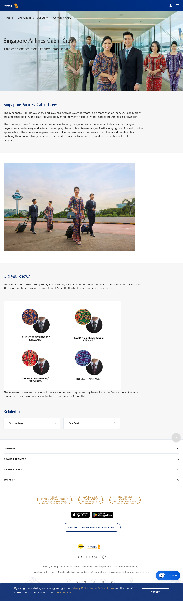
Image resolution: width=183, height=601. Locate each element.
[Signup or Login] (174, 5)
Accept (155, 591)
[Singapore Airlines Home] (11, 9)
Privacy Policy (79, 588)
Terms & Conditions (102, 588)
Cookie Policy (62, 592)
